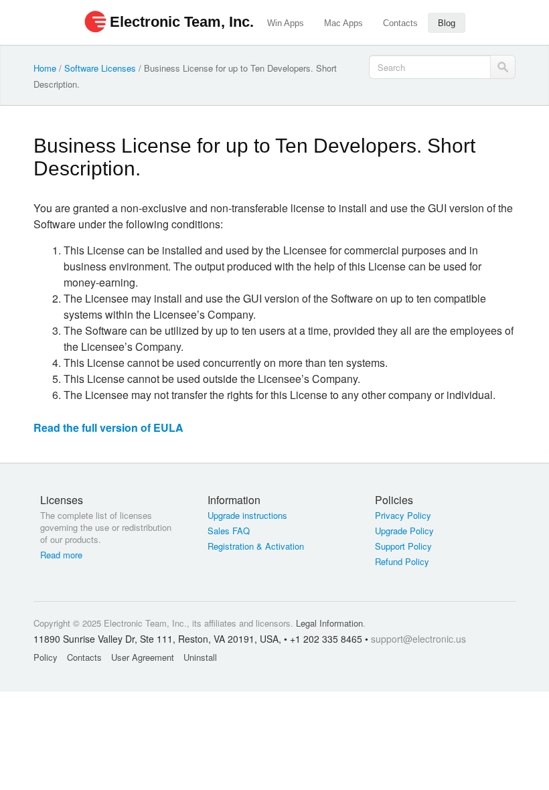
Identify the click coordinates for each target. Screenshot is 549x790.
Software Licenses (100, 68)
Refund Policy (402, 562)
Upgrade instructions (247, 515)
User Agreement (142, 657)
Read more (61, 555)
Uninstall (200, 657)
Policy (45, 657)
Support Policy (403, 546)
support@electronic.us (418, 638)
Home (44, 68)
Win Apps (285, 23)
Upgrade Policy (404, 531)
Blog (446, 23)
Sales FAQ (229, 531)
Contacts (400, 23)
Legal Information (329, 623)
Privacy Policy (403, 515)
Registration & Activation (256, 546)
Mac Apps (343, 23)
